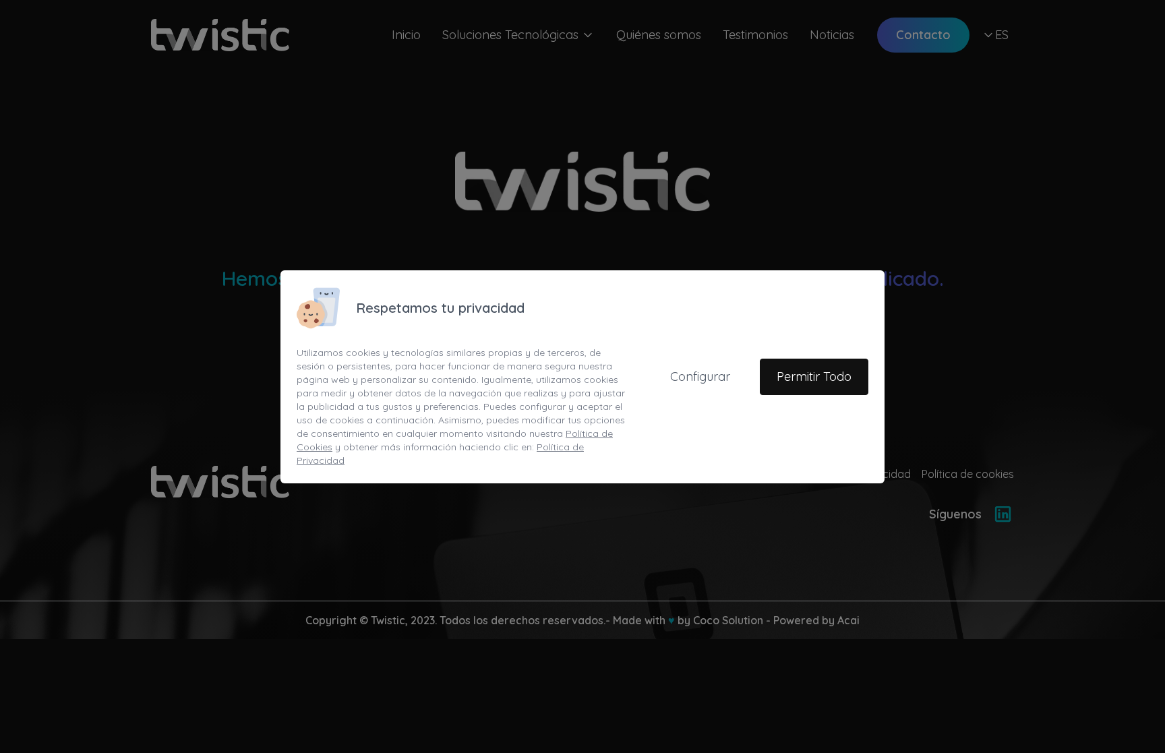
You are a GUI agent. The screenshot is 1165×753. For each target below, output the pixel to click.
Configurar (700, 376)
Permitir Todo (814, 376)
